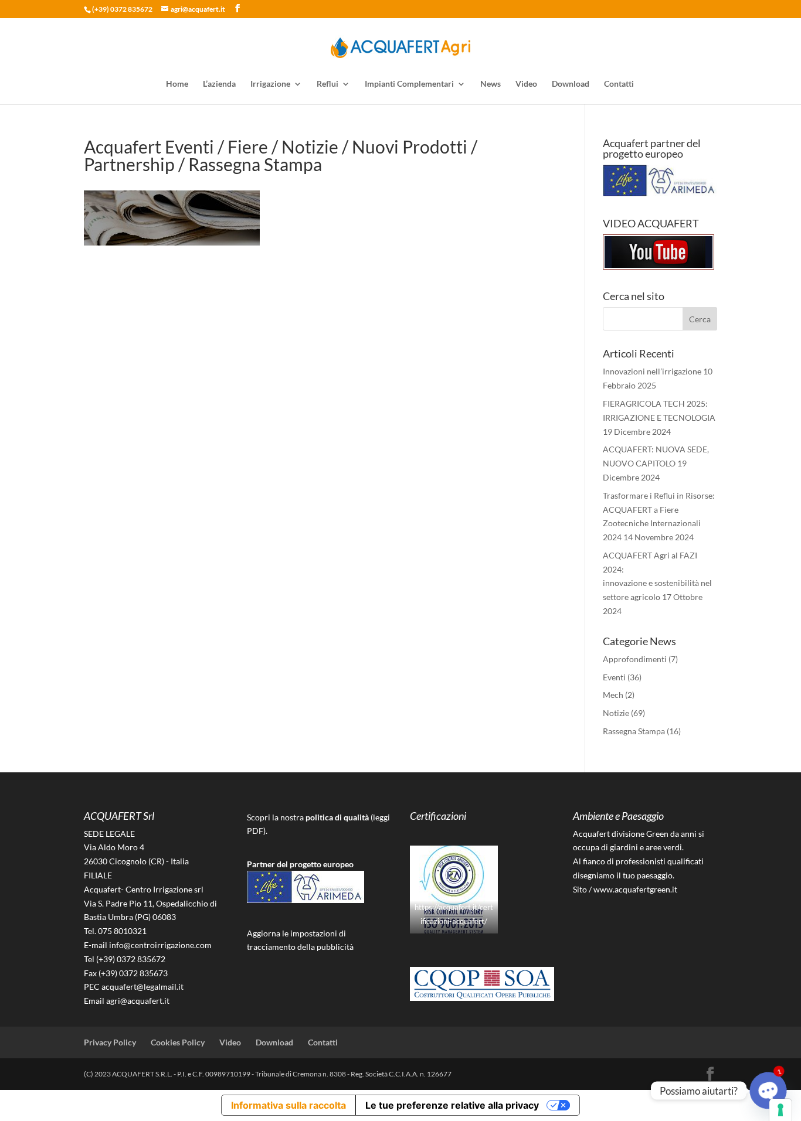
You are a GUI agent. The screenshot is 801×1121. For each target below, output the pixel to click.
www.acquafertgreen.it (635, 889)
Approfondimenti (635, 659)
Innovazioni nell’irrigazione (652, 371)
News (490, 84)
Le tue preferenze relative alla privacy (452, 1105)
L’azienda (219, 84)
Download (570, 84)
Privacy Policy (110, 1042)
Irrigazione (270, 84)
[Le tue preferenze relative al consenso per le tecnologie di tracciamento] (780, 1110)
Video (526, 84)
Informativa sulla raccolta (288, 1105)
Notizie (616, 713)
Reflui (327, 84)
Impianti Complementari (409, 84)
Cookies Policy (178, 1042)
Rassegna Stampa (634, 731)
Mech (613, 695)
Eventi (614, 677)
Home (177, 84)
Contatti (619, 84)
